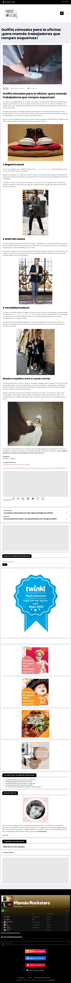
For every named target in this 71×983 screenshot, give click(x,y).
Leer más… (5, 835)
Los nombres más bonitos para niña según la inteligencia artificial (28, 513)
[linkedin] (23, 499)
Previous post (8, 510)
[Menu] (62, 13)
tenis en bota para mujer (43, 169)
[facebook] (13, 499)
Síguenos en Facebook (36, 958)
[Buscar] (66, 13)
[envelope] (33, 499)
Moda (5, 88)
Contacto (29, 977)
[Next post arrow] (66, 519)
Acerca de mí (21, 977)
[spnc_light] (69, 13)
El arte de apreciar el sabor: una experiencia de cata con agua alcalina (30, 519)
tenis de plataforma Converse (22, 314)
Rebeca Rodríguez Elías (19, 88)
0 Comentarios (33, 88)
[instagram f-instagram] (65, 1)
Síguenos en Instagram (36, 951)
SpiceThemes (51, 980)
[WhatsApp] (43, 499)
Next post (6, 516)
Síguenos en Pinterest (37, 965)
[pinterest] (28, 499)
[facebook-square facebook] (63, 1)
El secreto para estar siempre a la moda (16, 464)
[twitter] (18, 499)
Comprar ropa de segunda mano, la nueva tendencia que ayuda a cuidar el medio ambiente (34, 468)
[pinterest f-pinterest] (67, 1)
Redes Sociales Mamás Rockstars (42, 977)
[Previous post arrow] (66, 512)
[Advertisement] (35, 484)
